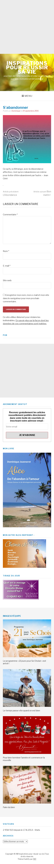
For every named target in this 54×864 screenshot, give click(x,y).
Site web (7, 280)
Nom (6, 251)
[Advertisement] (27, 27)
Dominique (16, 111)
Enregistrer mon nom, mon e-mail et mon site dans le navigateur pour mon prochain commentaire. (26, 298)
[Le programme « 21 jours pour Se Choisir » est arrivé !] (27, 656)
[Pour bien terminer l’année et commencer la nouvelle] (27, 753)
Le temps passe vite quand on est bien (21, 710)
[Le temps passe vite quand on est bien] (27, 706)
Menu (28, 95)
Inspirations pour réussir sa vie (27, 67)
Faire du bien (9, 807)
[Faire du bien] (27, 803)
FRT (34, 859)
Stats (37, 830)
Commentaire (10, 214)
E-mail (6, 266)
